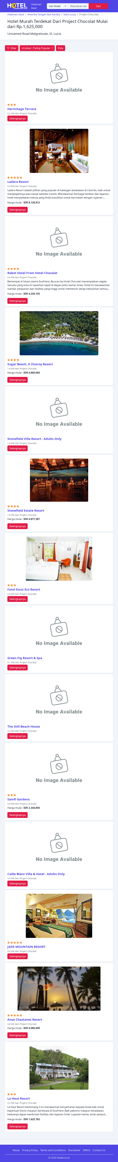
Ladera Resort (18, 182)
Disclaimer (74, 1150)
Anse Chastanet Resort (24, 1019)
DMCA (86, 1150)
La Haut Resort (18, 1098)
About (16, 1150)
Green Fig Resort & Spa (24, 658)
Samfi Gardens (18, 799)
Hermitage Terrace (21, 109)
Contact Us (99, 1150)
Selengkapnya (17, 118)
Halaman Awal (36, 6)
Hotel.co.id (63, 1157)
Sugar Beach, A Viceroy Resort (30, 364)
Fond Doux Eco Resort (23, 589)
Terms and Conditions (53, 1150)
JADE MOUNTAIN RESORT (26, 947)
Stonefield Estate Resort (25, 510)
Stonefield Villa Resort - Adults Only (34, 439)
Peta (60, 48)
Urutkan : (36, 48)
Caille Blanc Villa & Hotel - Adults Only (36, 874)
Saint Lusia (69, 14)
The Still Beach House (23, 726)
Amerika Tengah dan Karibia (43, 14)
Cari (98, 6)
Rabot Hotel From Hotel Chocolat (32, 273)
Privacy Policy (30, 1150)
